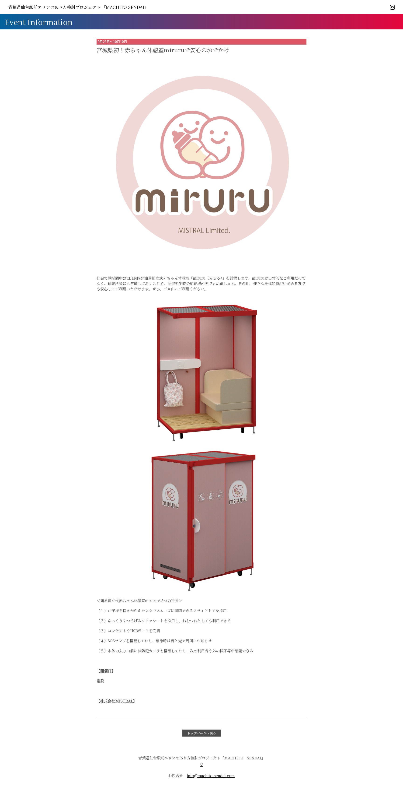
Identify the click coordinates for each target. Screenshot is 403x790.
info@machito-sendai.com (211, 775)
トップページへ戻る (201, 733)
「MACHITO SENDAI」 (78, 7)
